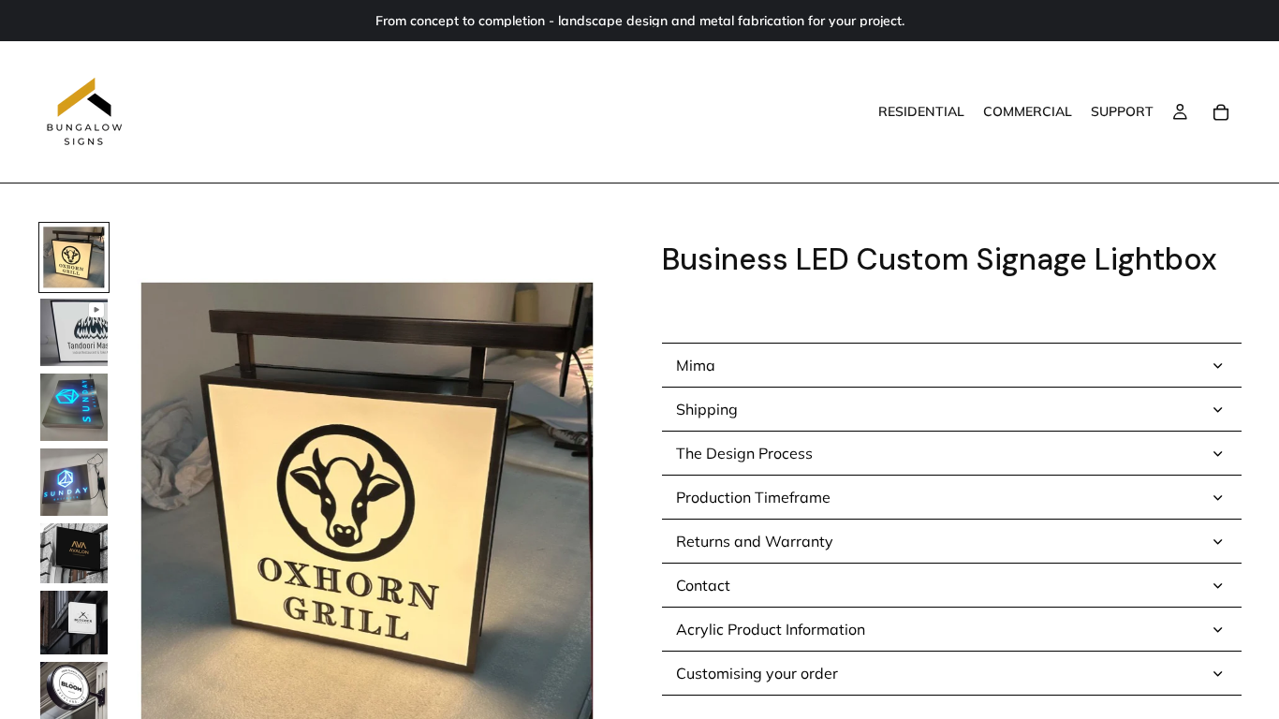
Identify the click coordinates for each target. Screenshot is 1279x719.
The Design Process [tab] (744, 453)
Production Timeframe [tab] (753, 497)
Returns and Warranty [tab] (754, 541)
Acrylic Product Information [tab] (770, 629)
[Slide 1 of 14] (74, 257)
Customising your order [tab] (757, 673)
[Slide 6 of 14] (74, 622)
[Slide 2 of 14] (74, 332)
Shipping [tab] (707, 409)
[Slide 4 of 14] (74, 482)
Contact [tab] (703, 585)
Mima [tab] (695, 365)
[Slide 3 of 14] (74, 407)
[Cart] (1221, 112)
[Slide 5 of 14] (74, 553)
